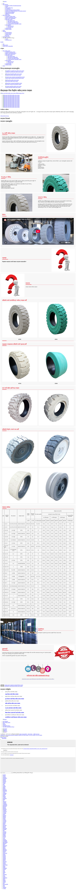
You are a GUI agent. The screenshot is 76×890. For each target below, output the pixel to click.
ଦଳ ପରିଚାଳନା (8, 8)
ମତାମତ (6, 38)
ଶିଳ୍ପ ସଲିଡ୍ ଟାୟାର (6, 15)
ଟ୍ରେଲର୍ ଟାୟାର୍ (8, 29)
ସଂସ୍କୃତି (6, 6)
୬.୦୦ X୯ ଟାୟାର (32, 735)
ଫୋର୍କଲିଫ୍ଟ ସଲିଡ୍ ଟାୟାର (10, 16)
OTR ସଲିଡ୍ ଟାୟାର (8, 19)
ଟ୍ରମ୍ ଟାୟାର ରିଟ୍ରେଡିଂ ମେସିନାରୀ (11, 735)
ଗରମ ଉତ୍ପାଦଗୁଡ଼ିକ (23, 734)
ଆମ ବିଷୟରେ (5, 4)
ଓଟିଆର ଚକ (2, 735)
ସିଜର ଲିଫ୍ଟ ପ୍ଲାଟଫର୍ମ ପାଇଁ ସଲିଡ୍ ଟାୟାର (13, 84)
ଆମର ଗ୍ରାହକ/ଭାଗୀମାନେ (10, 12)
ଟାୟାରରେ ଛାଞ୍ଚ (8, 28)
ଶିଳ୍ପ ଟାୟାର (25, 735)
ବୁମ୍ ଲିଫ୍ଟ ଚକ (10, 27)
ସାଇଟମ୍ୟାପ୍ (30, 734)
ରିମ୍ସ (4, 30)
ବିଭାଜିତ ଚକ (20, 735)
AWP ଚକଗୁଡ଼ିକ (8, 24)
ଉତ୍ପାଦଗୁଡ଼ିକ (5, 45)
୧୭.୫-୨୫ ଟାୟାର (39, 735)
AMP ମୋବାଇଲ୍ (36, 734)
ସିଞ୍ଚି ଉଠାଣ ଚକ (11, 26)
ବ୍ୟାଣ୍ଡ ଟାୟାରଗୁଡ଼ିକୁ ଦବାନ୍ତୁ (10, 17)
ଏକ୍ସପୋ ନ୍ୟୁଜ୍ (8, 34)
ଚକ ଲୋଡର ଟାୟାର (11, 20)
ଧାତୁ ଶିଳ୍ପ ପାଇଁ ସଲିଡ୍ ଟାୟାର (13, 22)
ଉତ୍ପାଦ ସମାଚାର (8, 33)
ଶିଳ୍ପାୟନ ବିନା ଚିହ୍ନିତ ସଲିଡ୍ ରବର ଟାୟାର (13, 75)
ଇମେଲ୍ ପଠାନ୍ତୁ (3, 737)
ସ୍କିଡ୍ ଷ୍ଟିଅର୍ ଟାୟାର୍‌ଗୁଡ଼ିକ (13, 21)
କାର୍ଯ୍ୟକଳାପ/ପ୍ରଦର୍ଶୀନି (9, 13)
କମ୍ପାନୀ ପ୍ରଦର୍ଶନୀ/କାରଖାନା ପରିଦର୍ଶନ (12, 9)
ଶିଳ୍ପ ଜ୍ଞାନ (7, 35)
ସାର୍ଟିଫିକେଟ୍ (7, 14)
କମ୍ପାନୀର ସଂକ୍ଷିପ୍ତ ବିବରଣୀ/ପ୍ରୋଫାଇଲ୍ (13, 5)
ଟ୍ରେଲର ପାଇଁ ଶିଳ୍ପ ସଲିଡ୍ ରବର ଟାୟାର (12, 87)
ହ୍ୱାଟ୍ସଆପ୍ (4, 738)
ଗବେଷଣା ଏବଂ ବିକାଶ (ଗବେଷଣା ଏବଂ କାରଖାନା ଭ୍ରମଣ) (15, 10)
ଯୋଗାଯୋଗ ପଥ (8, 39)
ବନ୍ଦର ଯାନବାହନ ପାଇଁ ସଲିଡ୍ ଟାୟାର (14, 23)
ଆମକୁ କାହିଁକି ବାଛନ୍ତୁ (9, 7)
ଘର (3, 3)
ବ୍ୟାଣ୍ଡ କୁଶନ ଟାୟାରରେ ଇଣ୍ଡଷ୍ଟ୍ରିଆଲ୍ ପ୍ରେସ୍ (14, 78)
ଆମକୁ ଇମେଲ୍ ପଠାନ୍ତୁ (4, 115)
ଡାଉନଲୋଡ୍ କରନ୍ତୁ (6, 36)
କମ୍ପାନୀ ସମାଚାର (8, 32)
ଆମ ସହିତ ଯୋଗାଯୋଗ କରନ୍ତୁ (8, 726)
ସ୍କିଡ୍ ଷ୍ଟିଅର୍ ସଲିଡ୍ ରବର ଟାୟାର (11, 81)
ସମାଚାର (4, 31)
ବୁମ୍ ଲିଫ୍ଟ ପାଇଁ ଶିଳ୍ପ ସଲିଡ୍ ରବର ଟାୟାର (14, 698)
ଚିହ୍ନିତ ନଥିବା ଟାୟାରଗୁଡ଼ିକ (10, 18)
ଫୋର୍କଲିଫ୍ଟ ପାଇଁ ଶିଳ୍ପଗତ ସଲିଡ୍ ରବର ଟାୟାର (14, 71)
